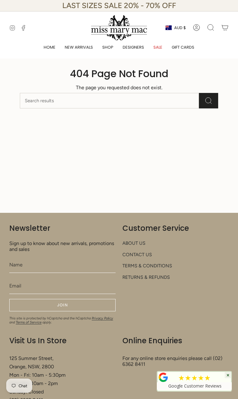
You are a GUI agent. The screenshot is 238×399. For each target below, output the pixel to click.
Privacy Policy (102, 318)
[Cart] (225, 27)
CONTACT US (137, 254)
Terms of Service (29, 322)
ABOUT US (133, 243)
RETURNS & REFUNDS (146, 277)
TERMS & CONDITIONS (147, 266)
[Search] (208, 100)
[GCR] (163, 377)
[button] (108, 47)
